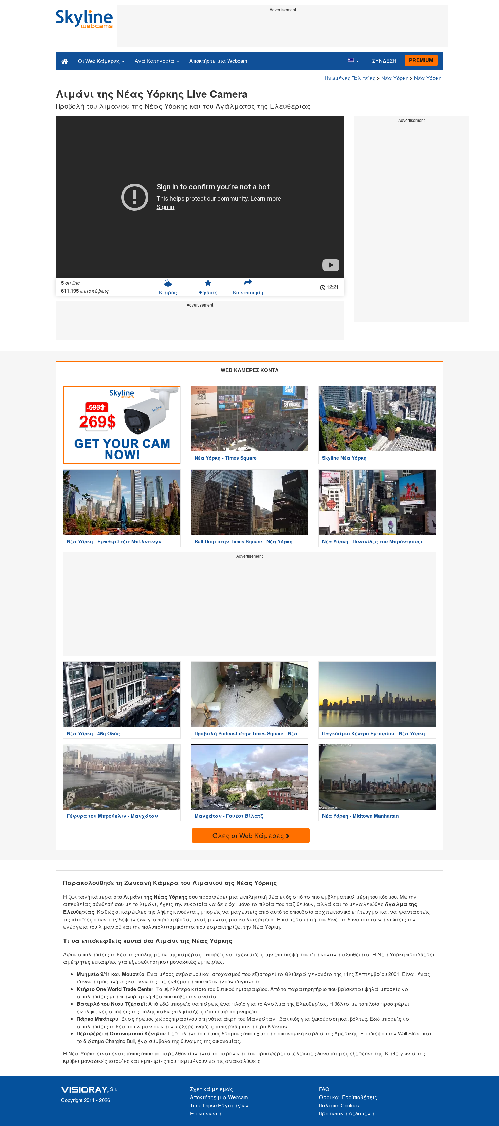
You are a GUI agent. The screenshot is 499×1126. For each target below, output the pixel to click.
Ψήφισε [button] (208, 292)
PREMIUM (421, 60)
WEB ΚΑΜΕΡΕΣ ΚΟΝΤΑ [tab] (250, 370)
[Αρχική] (64, 60)
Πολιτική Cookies (339, 1105)
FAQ (324, 1088)
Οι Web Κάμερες (99, 60)
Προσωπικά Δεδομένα (346, 1113)
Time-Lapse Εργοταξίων (219, 1105)
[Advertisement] (282, 29)
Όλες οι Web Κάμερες (249, 835)
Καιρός (168, 292)
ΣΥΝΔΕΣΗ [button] (384, 60)
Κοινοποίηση (248, 292)
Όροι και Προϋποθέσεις (348, 1097)
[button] (353, 60)
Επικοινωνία (205, 1113)
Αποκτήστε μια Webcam (218, 60)
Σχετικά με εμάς (211, 1088)
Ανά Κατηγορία (155, 60)
